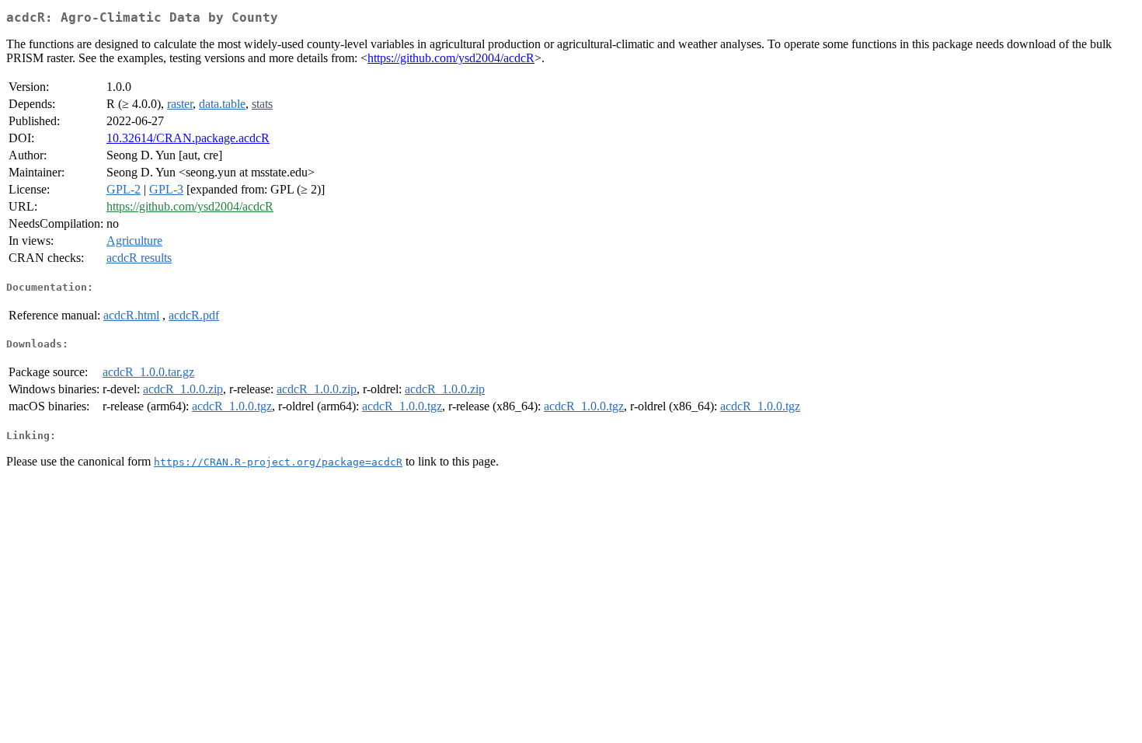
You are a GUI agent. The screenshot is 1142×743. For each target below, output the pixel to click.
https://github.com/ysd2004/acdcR (450, 58)
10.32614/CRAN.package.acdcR (188, 138)
